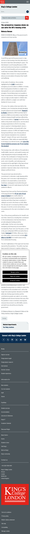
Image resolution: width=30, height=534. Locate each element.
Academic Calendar (12, 424)
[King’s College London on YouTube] (20, 339)
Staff (8, 393)
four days (4, 185)
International (10, 366)
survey (16, 119)
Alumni (9, 397)
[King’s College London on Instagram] (12, 339)
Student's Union (11, 443)
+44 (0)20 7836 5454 (6, 465)
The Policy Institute (8, 327)
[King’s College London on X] (7, 339)
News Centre (10, 436)
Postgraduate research (13, 363)
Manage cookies (11, 531)
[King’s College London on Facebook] (3, 339)
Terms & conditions (12, 512)
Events (9, 439)
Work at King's (11, 451)
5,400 (12, 84)
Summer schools (11, 370)
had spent (8, 233)
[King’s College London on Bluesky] (25, 339)
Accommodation (11, 412)
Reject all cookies (15, 276)
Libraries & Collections (13, 416)
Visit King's (10, 447)
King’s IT (9, 420)
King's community (11, 454)
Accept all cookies (15, 280)
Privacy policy (10, 516)
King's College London (9, 6)
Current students (11, 389)
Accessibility (10, 527)
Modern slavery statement (13, 519)
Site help (9, 523)
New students (10, 386)
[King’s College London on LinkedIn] (16, 339)
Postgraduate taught (12, 359)
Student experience (12, 374)
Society (4, 318)
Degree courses (11, 355)
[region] (15, 267)
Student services (11, 409)
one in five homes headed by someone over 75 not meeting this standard (15, 144)
